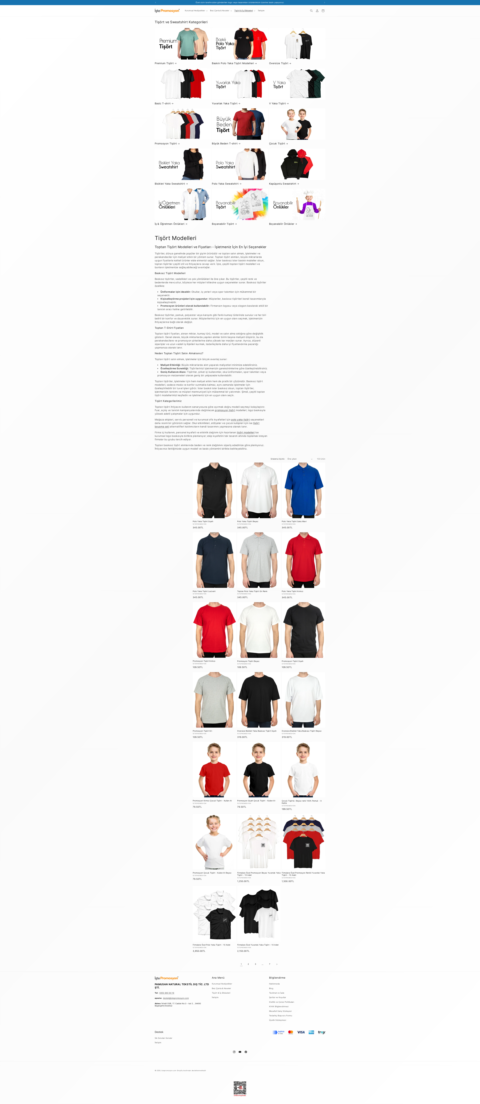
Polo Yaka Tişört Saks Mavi (294, 521)
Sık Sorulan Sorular (163, 1038)
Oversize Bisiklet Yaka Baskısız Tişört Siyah (256, 731)
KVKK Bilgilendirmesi (279, 1006)
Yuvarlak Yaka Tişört (224, 103)
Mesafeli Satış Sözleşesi (280, 1011)
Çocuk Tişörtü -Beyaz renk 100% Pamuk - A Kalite (302, 802)
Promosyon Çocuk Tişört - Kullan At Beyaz (212, 873)
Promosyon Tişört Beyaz (248, 661)
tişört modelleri (246, 432)
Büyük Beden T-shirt (225, 143)
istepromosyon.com (168, 1070)
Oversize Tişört (278, 63)
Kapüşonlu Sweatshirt (282, 183)
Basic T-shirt (163, 103)
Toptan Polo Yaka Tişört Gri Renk (252, 591)
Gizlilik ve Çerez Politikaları (281, 1002)
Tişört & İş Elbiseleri (221, 993)
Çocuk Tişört (277, 143)
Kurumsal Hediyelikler (222, 984)
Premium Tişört (164, 63)
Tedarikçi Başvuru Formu (280, 1016)
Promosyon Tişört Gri (202, 731)
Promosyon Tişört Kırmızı (204, 661)
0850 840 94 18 (166, 993)
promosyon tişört (225, 410)
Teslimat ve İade (276, 993)
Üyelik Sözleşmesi (277, 1020)
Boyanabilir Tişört (223, 223)
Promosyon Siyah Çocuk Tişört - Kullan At (256, 801)
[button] (195, 10)
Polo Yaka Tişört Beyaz (247, 521)
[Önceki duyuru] (155, 2)
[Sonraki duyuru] (324, 2)
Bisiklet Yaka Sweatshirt (170, 183)
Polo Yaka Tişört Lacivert (204, 591)
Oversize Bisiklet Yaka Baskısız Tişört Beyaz (302, 731)
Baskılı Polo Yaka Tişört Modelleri (233, 63)
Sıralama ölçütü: (278, 459)
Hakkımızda (274, 984)
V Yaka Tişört (277, 103)
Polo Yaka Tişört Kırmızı (292, 591)
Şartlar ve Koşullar (277, 997)
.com (186, 998)
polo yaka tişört (240, 419)
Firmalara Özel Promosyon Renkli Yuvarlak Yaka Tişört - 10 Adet (303, 874)
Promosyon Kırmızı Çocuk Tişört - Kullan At (212, 801)
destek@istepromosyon (173, 998)
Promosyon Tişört (166, 143)
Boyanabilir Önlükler (281, 223)
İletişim (215, 997)
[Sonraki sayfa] (277, 964)
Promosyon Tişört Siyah (292, 661)
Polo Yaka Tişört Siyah (203, 521)
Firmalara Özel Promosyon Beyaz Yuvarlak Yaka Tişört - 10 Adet (258, 874)
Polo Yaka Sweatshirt (225, 183)
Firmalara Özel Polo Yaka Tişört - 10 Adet (211, 945)
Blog (271, 988)
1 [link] (241, 964)
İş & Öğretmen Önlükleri (169, 223)
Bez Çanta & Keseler (221, 988)
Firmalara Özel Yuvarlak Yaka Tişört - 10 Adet (258, 945)
